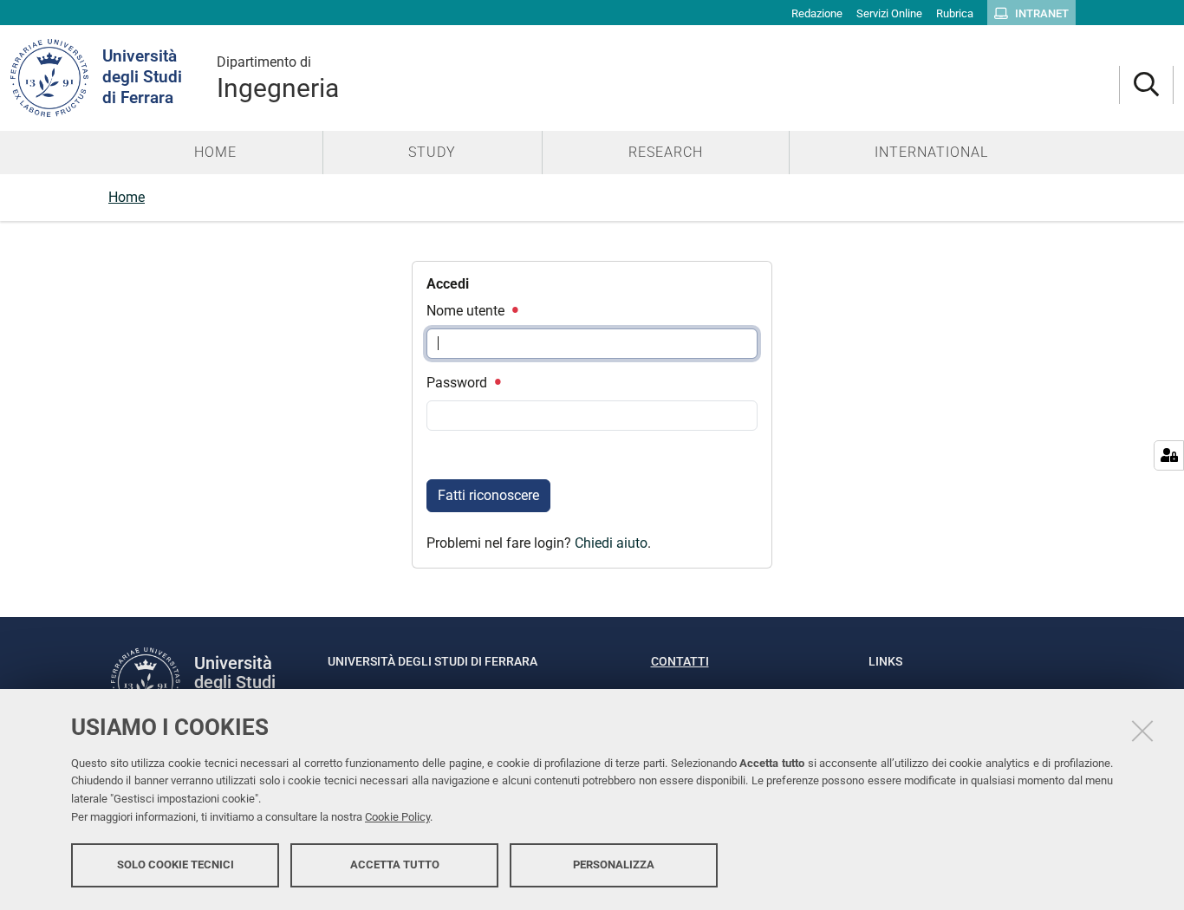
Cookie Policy (397, 816)
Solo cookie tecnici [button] (175, 864)
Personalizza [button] (613, 864)
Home (126, 197)
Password (458, 382)
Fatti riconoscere (488, 495)
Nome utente (467, 310)
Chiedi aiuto (611, 543)
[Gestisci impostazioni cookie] (1169, 455)
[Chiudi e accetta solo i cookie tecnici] (1142, 730)
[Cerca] (1146, 85)
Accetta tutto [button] (394, 864)
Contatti (680, 661)
